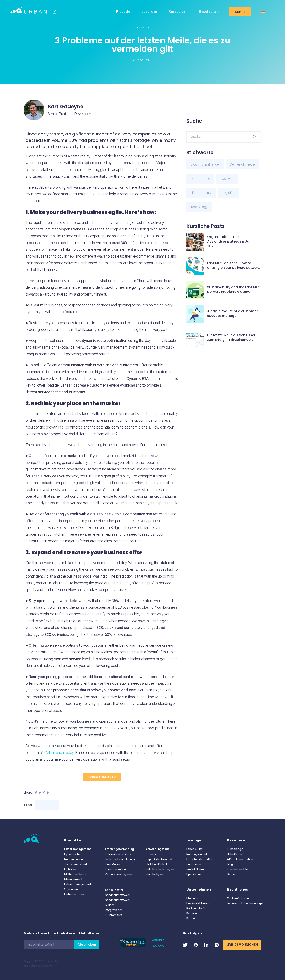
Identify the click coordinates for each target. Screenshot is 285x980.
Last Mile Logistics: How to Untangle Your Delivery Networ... (234, 265)
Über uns (192, 898)
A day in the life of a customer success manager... (232, 313)
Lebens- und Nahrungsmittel (196, 851)
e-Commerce (200, 179)
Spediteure (193, 874)
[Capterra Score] (132, 942)
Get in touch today (59, 752)
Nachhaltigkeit (155, 874)
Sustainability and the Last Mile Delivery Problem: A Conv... (233, 289)
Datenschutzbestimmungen (244, 903)
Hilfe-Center (235, 854)
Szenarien (71, 889)
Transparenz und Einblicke (75, 866)
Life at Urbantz (201, 193)
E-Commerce (113, 915)
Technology (199, 207)
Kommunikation (115, 869)
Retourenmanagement (120, 874)
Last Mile (227, 179)
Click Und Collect (156, 864)
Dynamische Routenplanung (74, 856)
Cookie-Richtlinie (238, 898)
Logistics (142, 27)
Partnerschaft (195, 908)
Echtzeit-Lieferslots (118, 854)
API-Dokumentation (240, 859)
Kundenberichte (237, 869)
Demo (240, 12)
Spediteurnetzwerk (117, 895)
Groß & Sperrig (196, 869)
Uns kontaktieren (197, 903)
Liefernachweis (74, 894)
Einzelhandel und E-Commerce (199, 861)
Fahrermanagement (77, 884)
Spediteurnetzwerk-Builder (118, 902)
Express (151, 854)
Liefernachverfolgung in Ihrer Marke (120, 861)
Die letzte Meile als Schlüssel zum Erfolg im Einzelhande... (231, 337)
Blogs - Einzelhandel (204, 164)
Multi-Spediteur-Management (75, 877)
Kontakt (191, 918)
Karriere (191, 913)
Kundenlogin (235, 849)
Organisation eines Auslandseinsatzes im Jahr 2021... (230, 241)
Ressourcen (178, 12)
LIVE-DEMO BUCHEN (242, 945)
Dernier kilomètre (242, 164)
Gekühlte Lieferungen (160, 869)
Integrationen (114, 910)
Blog (230, 864)
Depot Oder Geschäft (159, 859)
